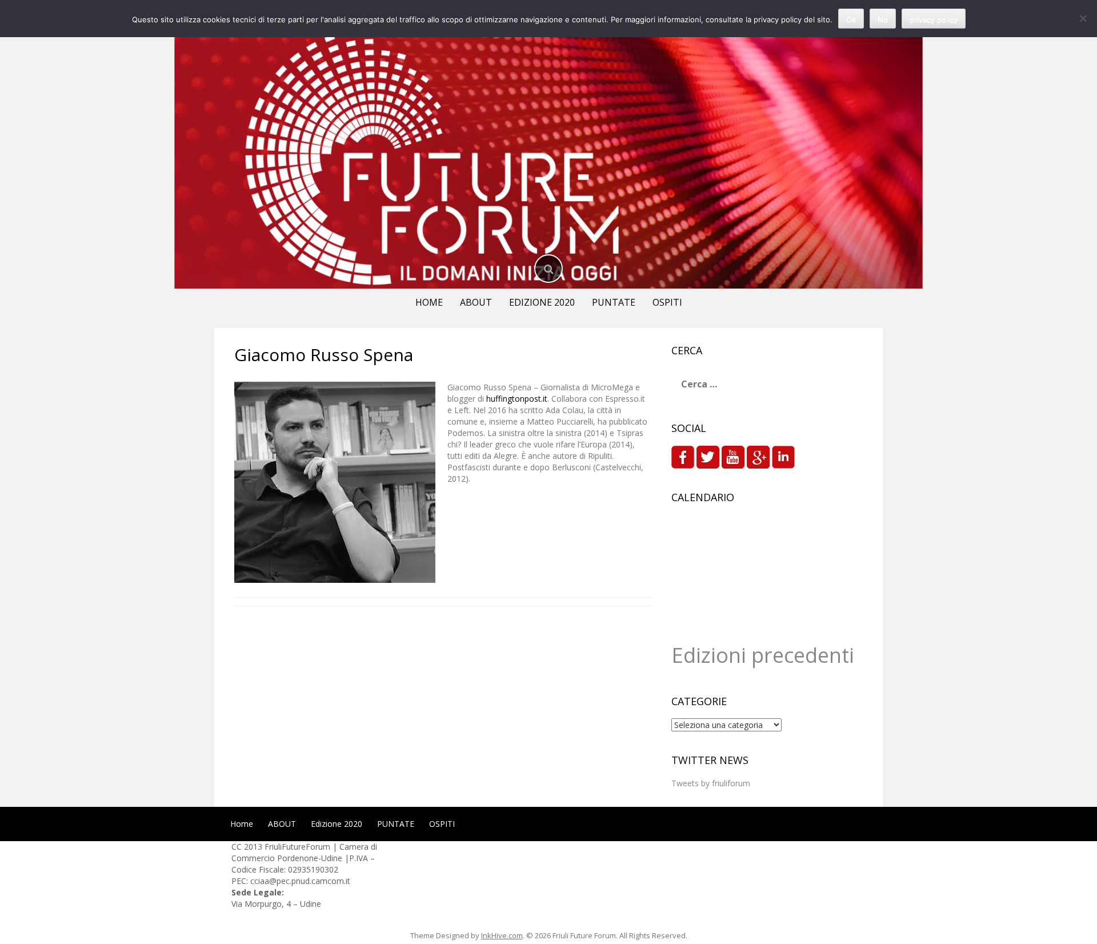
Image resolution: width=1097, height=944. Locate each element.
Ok (851, 19)
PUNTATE (613, 302)
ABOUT (476, 302)
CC (237, 846)
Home (429, 302)
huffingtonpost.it (516, 398)
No (883, 19)
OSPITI (667, 302)
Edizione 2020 (542, 302)
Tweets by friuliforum (710, 783)
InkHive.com (502, 935)
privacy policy (934, 19)
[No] (1082, 18)
